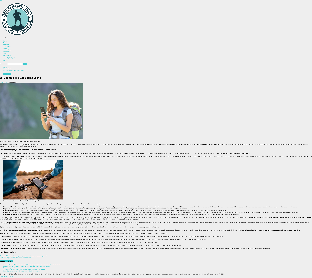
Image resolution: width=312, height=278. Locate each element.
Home (5, 41)
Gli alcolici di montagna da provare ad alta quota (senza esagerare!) (23, 256)
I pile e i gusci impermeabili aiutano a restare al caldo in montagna (21, 271)
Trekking (8, 50)
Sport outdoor (7, 46)
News (4, 43)
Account (5, 61)
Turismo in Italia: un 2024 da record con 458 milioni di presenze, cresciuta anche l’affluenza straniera (31, 265)
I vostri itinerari (10, 57)
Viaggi (5, 48)
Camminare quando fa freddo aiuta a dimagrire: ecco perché (20, 268)
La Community (7, 55)
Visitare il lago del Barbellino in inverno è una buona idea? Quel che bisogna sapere (26, 266)
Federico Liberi (4, 82)
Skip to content (4, 1)
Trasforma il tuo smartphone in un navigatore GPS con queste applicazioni (24, 269)
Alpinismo (6, 44)
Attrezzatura (7, 52)
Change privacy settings (7, 276)
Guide (4, 53)
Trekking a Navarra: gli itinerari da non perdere (16, 258)
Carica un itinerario (11, 59)
